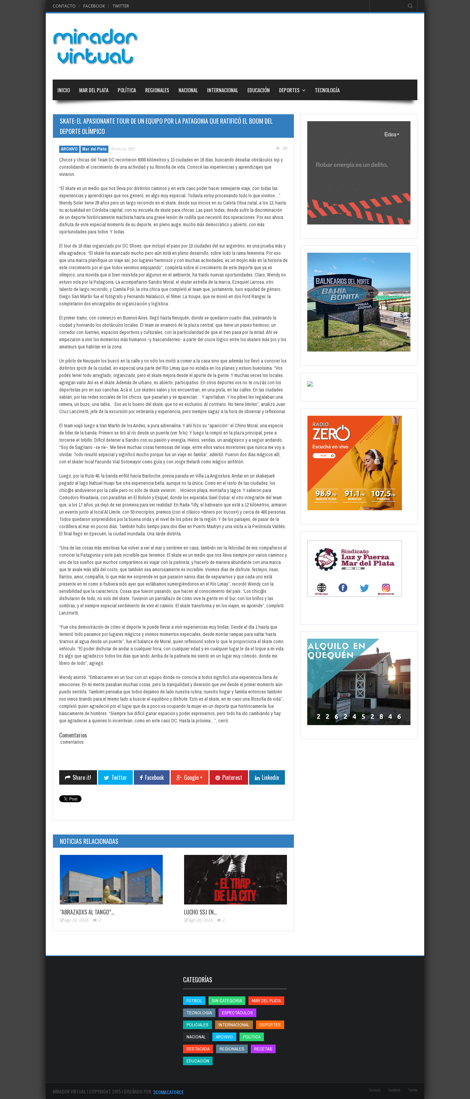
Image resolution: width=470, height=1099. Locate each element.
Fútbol (194, 1001)
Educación (258, 90)
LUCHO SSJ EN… (200, 912)
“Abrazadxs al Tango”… (87, 912)
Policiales (197, 1025)
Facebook (94, 6)
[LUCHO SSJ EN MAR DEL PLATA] (235, 880)
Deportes (289, 90)
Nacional (188, 90)
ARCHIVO (69, 149)
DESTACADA (198, 1049)
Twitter (121, 6)
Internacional (222, 90)
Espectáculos (237, 1013)
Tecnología (327, 90)
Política (127, 90)
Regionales (157, 90)
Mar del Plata (93, 90)
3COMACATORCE (168, 1092)
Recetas (263, 1049)
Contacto (64, 6)
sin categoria (227, 1001)
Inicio (63, 90)
